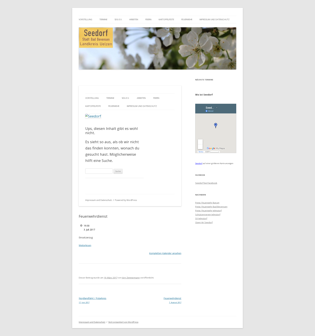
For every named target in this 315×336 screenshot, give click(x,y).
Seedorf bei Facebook (206, 182)
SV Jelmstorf (201, 218)
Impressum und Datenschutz (215, 19)
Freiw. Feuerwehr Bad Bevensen (211, 206)
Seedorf (198, 163)
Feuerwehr (186, 19)
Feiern (148, 19)
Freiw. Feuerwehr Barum (207, 202)
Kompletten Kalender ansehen (165, 253)
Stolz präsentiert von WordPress (123, 322)
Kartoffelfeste (166, 19)
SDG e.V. (118, 19)
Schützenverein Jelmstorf (207, 214)
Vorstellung (85, 19)
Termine (103, 19)
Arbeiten (133, 19)
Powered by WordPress (126, 200)
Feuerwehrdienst (172, 300)
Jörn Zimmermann (131, 277)
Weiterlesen (85, 245)
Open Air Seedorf (204, 222)
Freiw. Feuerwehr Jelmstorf (208, 210)
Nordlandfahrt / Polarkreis (92, 300)
